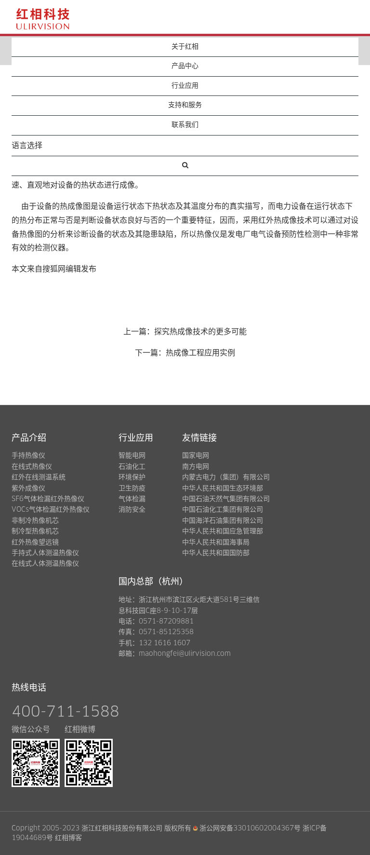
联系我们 (185, 125)
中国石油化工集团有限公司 (222, 509)
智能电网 (132, 455)
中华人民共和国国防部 (216, 553)
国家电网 (195, 455)
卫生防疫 (132, 488)
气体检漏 (132, 499)
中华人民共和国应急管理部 (222, 531)
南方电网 (195, 466)
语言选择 (27, 145)
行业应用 (185, 85)
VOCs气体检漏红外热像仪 (51, 509)
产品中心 (185, 66)
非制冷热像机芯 (35, 520)
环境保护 (132, 477)
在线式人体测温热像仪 (45, 563)
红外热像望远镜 (35, 542)
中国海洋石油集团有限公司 (222, 520)
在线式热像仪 (32, 466)
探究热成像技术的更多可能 (200, 332)
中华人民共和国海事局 (216, 542)
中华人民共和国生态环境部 (222, 488)
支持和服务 (185, 105)
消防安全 (132, 509)
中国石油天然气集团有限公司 (226, 499)
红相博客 (68, 838)
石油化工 (132, 466)
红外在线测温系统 (39, 477)
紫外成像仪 (28, 488)
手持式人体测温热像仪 (45, 553)
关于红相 (185, 46)
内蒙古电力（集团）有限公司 (226, 477)
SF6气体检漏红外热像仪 (48, 499)
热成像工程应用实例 (200, 353)
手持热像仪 (28, 455)
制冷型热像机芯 (35, 531)
